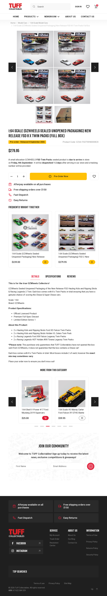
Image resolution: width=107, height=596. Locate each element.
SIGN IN (78, 7)
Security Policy (92, 555)
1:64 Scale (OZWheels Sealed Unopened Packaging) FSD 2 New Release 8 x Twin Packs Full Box (73, 256)
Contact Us (72, 543)
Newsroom (50, 16)
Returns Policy (92, 548)
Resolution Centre (54, 544)
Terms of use (39, 583)
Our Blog (71, 539)
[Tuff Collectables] (15, 6)
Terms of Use (91, 535)
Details (35, 276)
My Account (55, 535)
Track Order (54, 539)
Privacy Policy (91, 542)
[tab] (35, 276)
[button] (32, 16)
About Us (72, 535)
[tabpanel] (35, 400)
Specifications (53, 276)
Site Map (67, 583)
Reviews (71, 276)
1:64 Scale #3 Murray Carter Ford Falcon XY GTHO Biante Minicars (71, 412)
